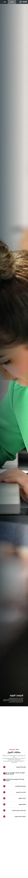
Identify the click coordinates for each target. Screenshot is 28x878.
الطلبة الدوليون (22, 804)
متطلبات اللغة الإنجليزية (20, 816)
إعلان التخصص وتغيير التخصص (19, 810)
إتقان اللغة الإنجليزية (21, 767)
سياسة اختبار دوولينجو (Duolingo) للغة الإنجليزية (14, 780)
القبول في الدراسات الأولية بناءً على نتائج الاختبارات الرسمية (15, 773)
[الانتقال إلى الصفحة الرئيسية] (23, 2)
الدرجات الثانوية (22, 798)
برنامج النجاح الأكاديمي (20, 786)
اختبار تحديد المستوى (21, 792)
